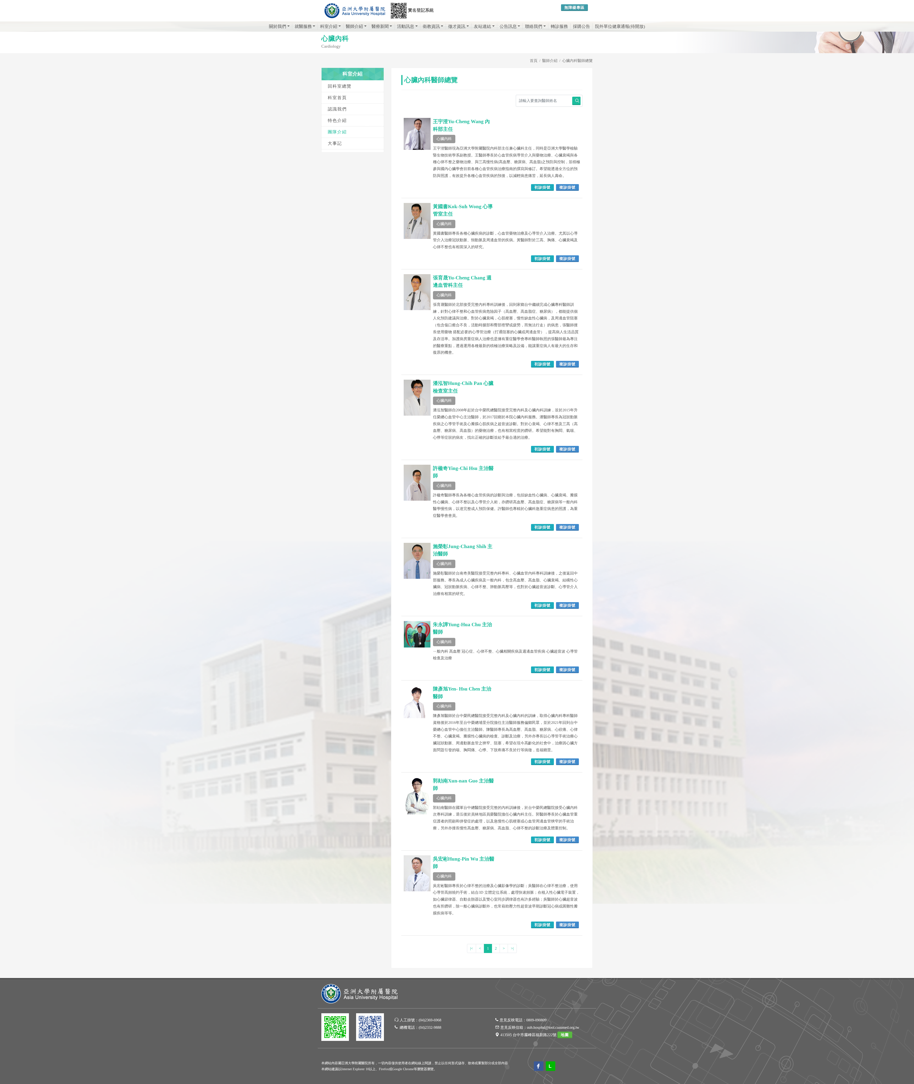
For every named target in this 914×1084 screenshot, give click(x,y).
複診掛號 (567, 187)
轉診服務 (559, 26)
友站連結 (482, 26)
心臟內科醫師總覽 (577, 61)
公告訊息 (508, 26)
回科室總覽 (340, 86)
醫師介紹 (354, 26)
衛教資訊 (431, 26)
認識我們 (337, 109)
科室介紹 (328, 26)
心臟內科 (444, 139)
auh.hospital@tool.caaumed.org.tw (553, 1027)
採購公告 (581, 26)
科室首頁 (337, 97)
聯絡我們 (533, 26)
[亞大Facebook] (370, 1028)
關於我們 (277, 26)
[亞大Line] (335, 1028)
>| (512, 948)
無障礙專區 (574, 7)
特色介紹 (337, 120)
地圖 (565, 1035)
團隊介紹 (337, 132)
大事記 (335, 143)
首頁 (533, 61)
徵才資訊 (456, 26)
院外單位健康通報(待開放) (620, 26)
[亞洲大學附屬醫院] (354, 10)
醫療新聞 (380, 26)
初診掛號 (542, 187)
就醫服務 (303, 26)
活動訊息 (405, 26)
